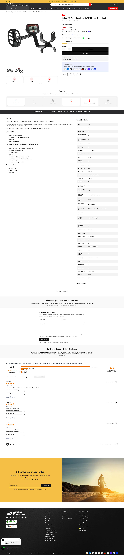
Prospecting (48, 528)
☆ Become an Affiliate (113, 8)
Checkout (64, 515)
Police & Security (49, 538)
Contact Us (81, 522)
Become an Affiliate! (67, 518)
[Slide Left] (42, 1)
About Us (81, 513)
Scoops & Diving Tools (50, 530)
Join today (72, 111)
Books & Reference (49, 518)
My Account (65, 513)
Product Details (38, 111)
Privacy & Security (83, 520)
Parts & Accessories (50, 526)
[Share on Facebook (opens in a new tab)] (10, 397)
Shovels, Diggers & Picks (51, 532)
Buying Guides (82, 530)
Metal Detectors (75, 20)
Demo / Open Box (62, 291)
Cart (63, 517)
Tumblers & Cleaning (50, 536)
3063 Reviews (13, 372)
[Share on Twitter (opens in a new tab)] (12, 397)
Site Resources (82, 524)
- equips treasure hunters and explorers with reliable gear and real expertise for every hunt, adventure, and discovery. (42, 553)
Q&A (46, 111)
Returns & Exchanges (84, 517)
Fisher (67, 20)
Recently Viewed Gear (84, 111)
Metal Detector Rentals (50, 540)
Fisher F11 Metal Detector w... (40, 11)
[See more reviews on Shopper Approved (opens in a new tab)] (14, 397)
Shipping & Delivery (83, 515)
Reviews (52, 111)
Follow (9, 1)
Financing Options (83, 526)
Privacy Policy (42, 489)
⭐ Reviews (81, 528)
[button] (90, 4)
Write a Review (39, 377)
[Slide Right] (82, 1)
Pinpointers (48, 517)
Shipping (64, 29)
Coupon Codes (82, 518)
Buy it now (85, 53)
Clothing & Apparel (49, 534)
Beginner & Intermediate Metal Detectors (21, 11)
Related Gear (61, 111)
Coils (46, 522)
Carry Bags (48, 520)
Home (7, 11)
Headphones (48, 524)
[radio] (62, 366)
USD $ (13, 548)
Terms (35, 489)
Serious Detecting (13, 553)
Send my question (43, 339)
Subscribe (45, 485)
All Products (48, 513)
